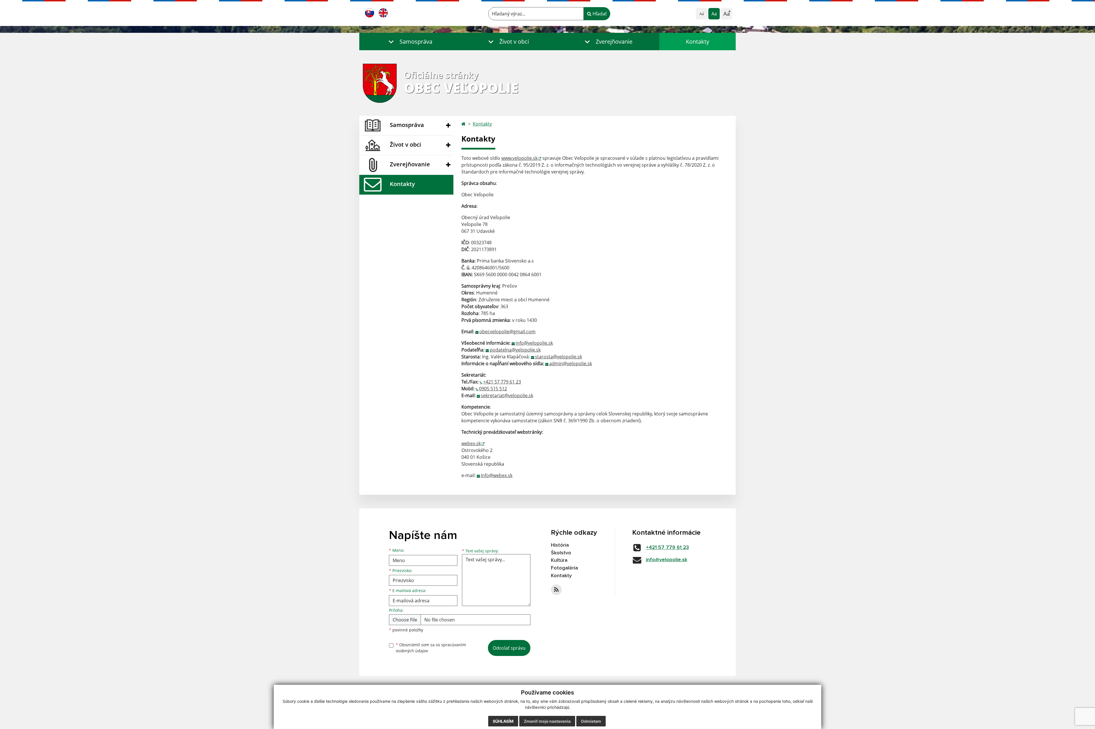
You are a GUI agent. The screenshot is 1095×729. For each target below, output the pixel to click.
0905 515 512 (493, 388)
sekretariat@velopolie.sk (507, 395)
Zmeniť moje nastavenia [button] (547, 721)
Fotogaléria (564, 568)
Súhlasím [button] (503, 721)
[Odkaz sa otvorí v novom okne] (556, 589)
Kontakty (697, 41)
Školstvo (561, 553)
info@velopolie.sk (534, 343)
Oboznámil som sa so (431, 647)
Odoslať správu (509, 648)
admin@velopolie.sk (570, 363)
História (560, 545)
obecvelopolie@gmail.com (507, 331)
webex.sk (471, 443)
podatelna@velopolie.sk (515, 350)
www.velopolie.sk (519, 158)
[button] (409, 41)
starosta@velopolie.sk (558, 357)
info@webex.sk (496, 475)
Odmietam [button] (591, 721)
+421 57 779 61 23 (502, 382)
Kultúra (559, 560)
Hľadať (599, 14)
